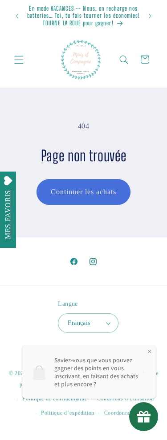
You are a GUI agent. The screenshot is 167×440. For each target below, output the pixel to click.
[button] (18, 59)
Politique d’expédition (67, 413)
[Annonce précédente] (17, 16)
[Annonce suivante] (150, 16)
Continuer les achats (84, 192)
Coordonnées (120, 413)
